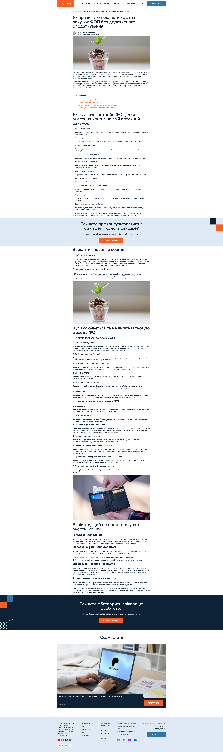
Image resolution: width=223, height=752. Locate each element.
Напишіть (156, 734)
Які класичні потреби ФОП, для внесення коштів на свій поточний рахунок (107, 100)
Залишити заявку (111, 241)
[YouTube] (58, 740)
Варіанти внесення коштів (88, 102)
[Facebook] (69, 740)
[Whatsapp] (124, 740)
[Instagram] (62, 740)
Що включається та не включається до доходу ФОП (97, 105)
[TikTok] (66, 740)
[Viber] (129, 740)
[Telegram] (118, 740)
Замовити (156, 3)
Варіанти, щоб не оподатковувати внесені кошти (96, 108)
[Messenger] (135, 740)
